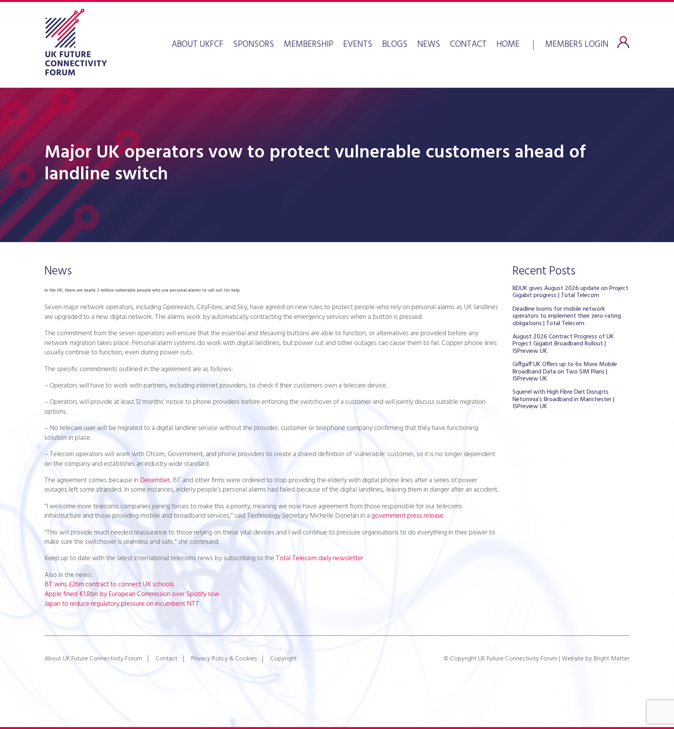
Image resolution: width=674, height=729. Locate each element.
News (428, 45)
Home (508, 45)
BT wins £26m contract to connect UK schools (109, 584)
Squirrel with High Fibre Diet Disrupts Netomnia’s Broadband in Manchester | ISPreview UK (563, 399)
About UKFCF (197, 45)
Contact (468, 45)
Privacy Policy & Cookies (224, 659)
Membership (308, 45)
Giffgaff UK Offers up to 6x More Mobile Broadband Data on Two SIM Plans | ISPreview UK (565, 371)
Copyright (283, 659)
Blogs (395, 45)
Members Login (576, 43)
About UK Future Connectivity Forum (93, 659)
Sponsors (253, 45)
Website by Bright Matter (596, 659)
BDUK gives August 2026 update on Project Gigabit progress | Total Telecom (570, 292)
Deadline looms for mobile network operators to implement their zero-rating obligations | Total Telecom (567, 316)
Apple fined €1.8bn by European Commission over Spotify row (131, 594)
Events (357, 45)
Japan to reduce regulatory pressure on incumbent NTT (121, 604)
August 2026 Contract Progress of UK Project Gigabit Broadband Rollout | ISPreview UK (563, 344)
